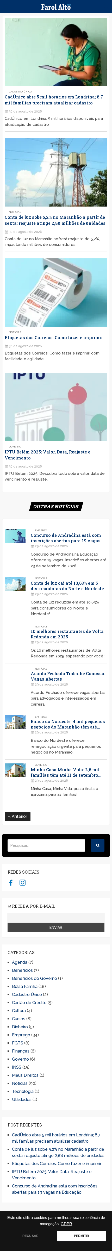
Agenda (19, 962)
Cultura (19, 1010)
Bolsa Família (25, 986)
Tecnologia (23, 1091)
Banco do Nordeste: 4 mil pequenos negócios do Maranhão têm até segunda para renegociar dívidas (68, 724)
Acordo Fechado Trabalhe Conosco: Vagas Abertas (68, 676)
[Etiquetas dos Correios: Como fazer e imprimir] (56, 292)
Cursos (18, 1018)
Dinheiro (20, 1026)
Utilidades (22, 1099)
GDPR (66, 1224)
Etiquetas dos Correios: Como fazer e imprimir (54, 337)
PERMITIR (81, 1236)
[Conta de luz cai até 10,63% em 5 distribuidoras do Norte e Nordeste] (15, 597)
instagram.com (22, 882)
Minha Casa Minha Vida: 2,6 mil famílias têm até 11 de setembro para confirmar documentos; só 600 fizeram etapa (68, 772)
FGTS (17, 1043)
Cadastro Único (20, 91)
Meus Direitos (25, 1075)
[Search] (97, 845)
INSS (16, 1067)
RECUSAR (30, 1236)
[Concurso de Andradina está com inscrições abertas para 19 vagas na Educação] (15, 549)
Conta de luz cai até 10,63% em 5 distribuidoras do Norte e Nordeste (67, 585)
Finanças (20, 1051)
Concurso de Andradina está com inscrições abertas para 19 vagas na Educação (69, 537)
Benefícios (22, 970)
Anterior (19, 816)
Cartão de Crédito (29, 1002)
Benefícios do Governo (34, 978)
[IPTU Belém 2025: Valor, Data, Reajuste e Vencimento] (56, 407)
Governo (15, 446)
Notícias (15, 211)
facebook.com (11, 882)
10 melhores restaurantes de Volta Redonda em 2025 (67, 633)
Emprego (41, 530)
